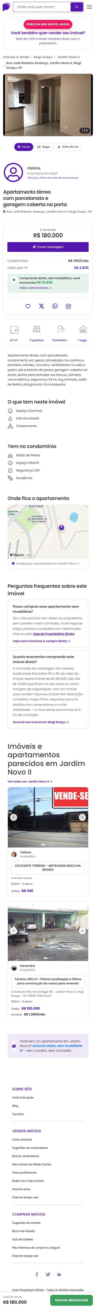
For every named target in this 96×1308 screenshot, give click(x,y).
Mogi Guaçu (43, 57)
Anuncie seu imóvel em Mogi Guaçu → (41, 722)
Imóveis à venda (16, 57)
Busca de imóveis (23, 1231)
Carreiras (18, 1114)
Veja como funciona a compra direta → (42, 641)
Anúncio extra (21, 1189)
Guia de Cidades (22, 1239)
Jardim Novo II (68, 57)
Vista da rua (70, 147)
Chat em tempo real (25, 1197)
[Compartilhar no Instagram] (68, 306)
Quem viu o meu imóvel (28, 1181)
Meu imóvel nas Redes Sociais (31, 1164)
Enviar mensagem (50, 247)
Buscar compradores (25, 1156)
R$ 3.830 (81, 268)
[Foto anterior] (13, 817)
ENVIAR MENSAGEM (71, 1300)
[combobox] (42, 6)
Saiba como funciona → (35, 288)
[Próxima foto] (82, 817)
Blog (15, 1106)
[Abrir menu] (89, 6)
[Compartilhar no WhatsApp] (55, 306)
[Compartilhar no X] (41, 306)
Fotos (26, 147)
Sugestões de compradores (30, 1148)
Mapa (46, 147)
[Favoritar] (27, 306)
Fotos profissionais (24, 1172)
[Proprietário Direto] (7, 7)
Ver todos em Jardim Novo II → (30, 781)
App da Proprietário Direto (54, 634)
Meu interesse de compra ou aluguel (36, 1247)
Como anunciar (22, 1139)
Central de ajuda (23, 1097)
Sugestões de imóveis (26, 1223)
